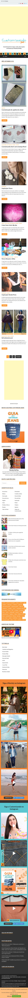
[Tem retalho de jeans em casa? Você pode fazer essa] (14, 826)
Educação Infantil (6, 656)
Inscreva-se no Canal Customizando (10, 637)
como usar (21, 606)
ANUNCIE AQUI (14, 403)
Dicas (9, 610)
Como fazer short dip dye (9, 225)
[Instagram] (24, 3)
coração (9, 608)
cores (14, 608)
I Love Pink (4, 665)
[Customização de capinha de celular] (14, 86)
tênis (12, 619)
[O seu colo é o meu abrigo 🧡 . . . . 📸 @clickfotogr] (14, 727)
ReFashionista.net (7, 338)
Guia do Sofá (5, 662)
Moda (9, 336)
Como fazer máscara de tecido (15, 573)
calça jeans (9, 604)
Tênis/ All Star (5, 509)
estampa (16, 610)
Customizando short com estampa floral (14, 146)
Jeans (3, 223)
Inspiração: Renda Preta (9, 295)
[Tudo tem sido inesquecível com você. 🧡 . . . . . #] (14, 782)
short (6, 617)
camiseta (15, 604)
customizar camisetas (21, 608)
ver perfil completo (18, 475)
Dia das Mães (5, 653)
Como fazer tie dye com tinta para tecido (17, 525)
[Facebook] (19, 3)
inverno (17, 612)
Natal (3, 616)
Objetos (3, 108)
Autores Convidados (11, 602)
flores (7, 612)
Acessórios (4, 491)
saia (3, 617)
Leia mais (4, 120)
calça (25, 602)
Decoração (4, 496)
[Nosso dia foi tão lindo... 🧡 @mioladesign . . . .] (14, 700)
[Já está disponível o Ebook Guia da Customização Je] (14, 881)
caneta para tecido (6, 606)
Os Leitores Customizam (10, 223)
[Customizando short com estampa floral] (14, 135)
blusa (17, 602)
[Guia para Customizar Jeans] (13, 442)
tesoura (20, 617)
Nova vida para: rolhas (8, 259)
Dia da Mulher (18, 496)
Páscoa (14, 616)
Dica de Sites (4, 336)
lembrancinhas (5, 614)
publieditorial (9, 616)
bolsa (21, 602)
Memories (4, 669)
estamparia (21, 610)
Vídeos (23, 619)
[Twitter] (26, 3)
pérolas (18, 616)
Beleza (3, 493)
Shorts (20, 223)
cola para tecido (14, 606)
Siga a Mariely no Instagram (14, 683)
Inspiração (4, 186)
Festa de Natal (5, 658)
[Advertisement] (14, 20)
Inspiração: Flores (7, 188)
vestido (19, 619)
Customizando (16, 983)
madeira (11, 614)
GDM (3, 660)
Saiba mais (9, 996)
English (3, 500)
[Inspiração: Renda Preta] (14, 282)
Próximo (18, 356)
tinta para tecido (5, 619)
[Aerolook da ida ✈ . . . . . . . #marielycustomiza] (14, 755)
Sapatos (16, 507)
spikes (10, 617)
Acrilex (3, 602)
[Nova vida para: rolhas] (14, 248)
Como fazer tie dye (12, 566)
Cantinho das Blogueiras (7, 649)
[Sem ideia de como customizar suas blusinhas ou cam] (14, 908)
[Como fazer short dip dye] (14, 213)
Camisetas (20, 604)
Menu (5, 56)
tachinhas (15, 617)
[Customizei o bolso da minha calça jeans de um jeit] (14, 853)
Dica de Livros (5, 498)
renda (23, 616)
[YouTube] (22, 3)
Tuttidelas (5, 1)
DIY (12, 610)
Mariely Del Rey (5, 667)
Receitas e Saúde (6, 671)
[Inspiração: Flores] (14, 174)
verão (15, 619)
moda (15, 614)
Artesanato (17, 491)
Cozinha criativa (18, 493)
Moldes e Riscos (6, 504)
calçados (4, 604)
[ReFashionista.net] (14, 323)
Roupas (16, 223)
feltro (3, 612)
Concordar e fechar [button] (16, 996)
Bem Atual (4, 647)
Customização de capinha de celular (13, 110)
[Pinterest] (20, 3)
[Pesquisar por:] (14, 483)
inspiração (12, 612)
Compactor (4, 608)
